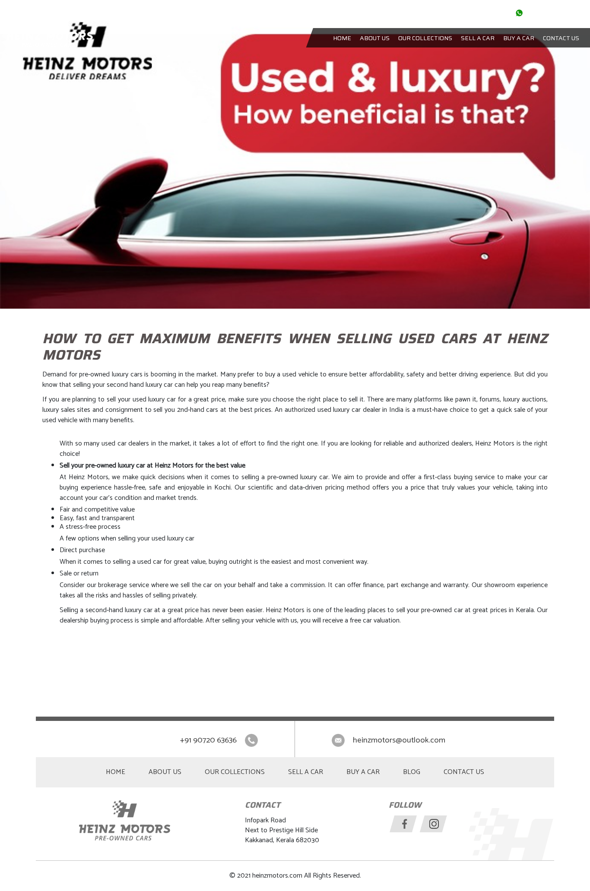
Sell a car (478, 38)
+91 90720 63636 (209, 740)
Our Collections (425, 38)
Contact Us (561, 38)
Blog (411, 772)
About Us (375, 38)
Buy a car (518, 38)
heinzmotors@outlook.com (399, 740)
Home (342, 38)
